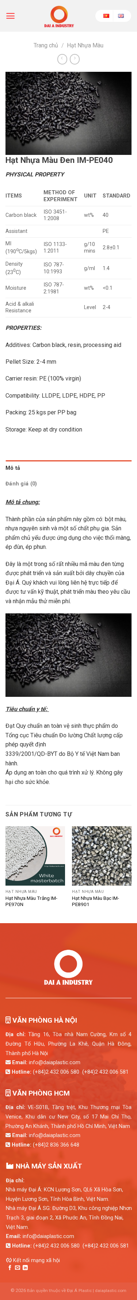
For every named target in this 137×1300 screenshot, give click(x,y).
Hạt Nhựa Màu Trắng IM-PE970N (31, 901)
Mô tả (12, 468)
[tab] (68, 468)
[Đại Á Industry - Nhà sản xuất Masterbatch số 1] (59, 16)
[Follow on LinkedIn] (25, 1268)
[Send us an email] (17, 1268)
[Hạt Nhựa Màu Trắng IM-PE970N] (35, 856)
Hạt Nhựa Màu (85, 45)
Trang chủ (46, 45)
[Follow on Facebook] (9, 1268)
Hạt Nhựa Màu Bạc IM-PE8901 (95, 901)
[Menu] (10, 16)
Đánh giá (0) (21, 484)
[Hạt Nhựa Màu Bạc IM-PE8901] (102, 856)
